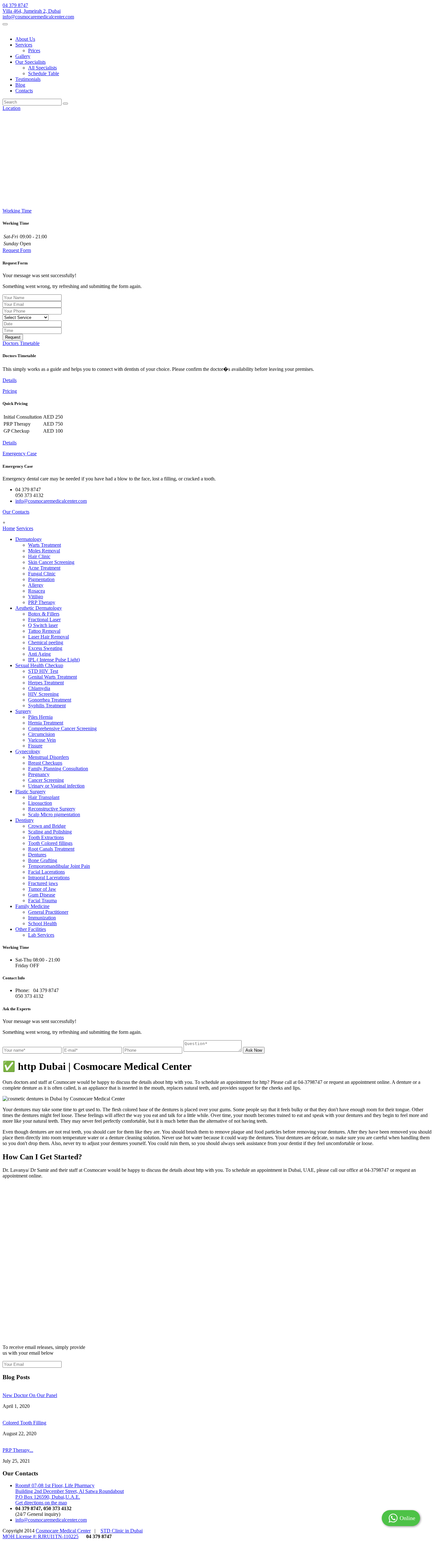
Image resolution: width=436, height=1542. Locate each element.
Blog (20, 85)
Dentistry (24, 820)
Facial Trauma (42, 900)
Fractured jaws (43, 883)
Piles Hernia (40, 717)
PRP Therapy (41, 602)
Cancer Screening (46, 780)
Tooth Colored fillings (50, 843)
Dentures (37, 854)
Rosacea (36, 591)
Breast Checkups (45, 763)
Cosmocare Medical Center (63, 1530)
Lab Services (41, 935)
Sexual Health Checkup (39, 665)
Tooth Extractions (46, 837)
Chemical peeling (45, 642)
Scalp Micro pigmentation (54, 814)
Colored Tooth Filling (24, 1422)
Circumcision (41, 734)
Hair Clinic (39, 556)
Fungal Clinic (42, 573)
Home (9, 528)
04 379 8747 (15, 5)
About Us (25, 39)
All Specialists (42, 67)
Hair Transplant (43, 797)
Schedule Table (43, 73)
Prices (34, 50)
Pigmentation (41, 579)
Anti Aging (39, 654)
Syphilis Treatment (47, 705)
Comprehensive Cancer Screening (62, 728)
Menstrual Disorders (48, 757)
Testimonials (28, 79)
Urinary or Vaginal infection (56, 786)
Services (23, 44)
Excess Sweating (45, 648)
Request (12, 337)
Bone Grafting (42, 860)
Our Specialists (30, 62)
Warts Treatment (44, 545)
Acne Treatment (44, 568)
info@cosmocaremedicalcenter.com (38, 16)
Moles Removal (44, 550)
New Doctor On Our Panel (30, 1395)
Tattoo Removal (44, 631)
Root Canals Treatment (51, 849)
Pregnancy (38, 774)
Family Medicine (32, 906)
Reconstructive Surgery (51, 808)
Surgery (23, 711)
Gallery (22, 56)
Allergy (35, 585)
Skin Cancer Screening (51, 562)
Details (10, 380)
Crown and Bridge (47, 826)
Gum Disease (41, 894)
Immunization (42, 917)
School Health (42, 923)
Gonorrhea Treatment (49, 700)
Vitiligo (35, 596)
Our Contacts (16, 512)
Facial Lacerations (46, 872)
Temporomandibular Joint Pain (59, 866)
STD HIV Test (43, 671)
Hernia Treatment (45, 722)
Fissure (35, 745)
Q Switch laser (43, 625)
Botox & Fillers (43, 613)
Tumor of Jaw (42, 889)
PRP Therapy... (18, 1450)
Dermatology (28, 539)
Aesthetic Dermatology (38, 608)
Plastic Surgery (30, 791)
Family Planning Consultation (58, 768)
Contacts (24, 90)
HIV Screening (43, 694)
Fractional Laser (44, 619)
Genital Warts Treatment (52, 677)
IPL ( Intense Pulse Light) (54, 659)
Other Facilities (30, 929)
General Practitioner (48, 912)
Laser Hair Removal (48, 636)
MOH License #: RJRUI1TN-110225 (41, 1536)
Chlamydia (39, 688)
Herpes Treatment (46, 682)
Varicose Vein (42, 740)
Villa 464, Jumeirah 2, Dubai (32, 11)
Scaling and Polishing (50, 831)
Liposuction (40, 803)
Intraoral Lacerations (49, 877)
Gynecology (27, 751)
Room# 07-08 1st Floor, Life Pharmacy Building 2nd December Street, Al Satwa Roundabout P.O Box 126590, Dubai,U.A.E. (69, 1491)
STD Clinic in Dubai (122, 1530)
